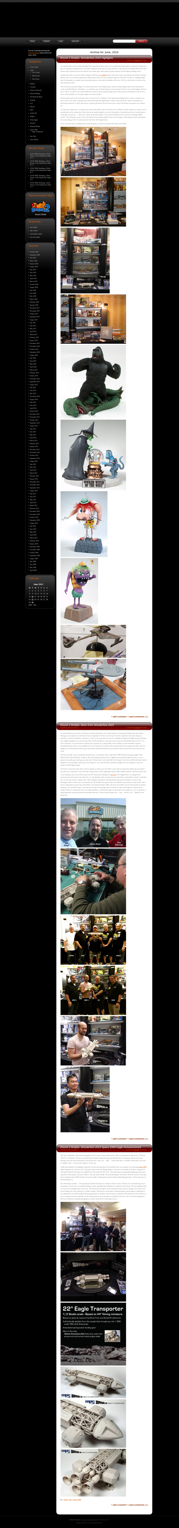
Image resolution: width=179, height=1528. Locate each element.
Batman (32, 84)
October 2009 (34, 553)
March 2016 (33, 370)
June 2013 (33, 432)
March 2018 (33, 299)
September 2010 (35, 520)
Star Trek (33, 136)
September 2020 (35, 255)
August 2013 (34, 426)
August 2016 (34, 355)
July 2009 (33, 561)
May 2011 (33, 500)
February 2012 (34, 476)
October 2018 (34, 284)
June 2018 (33, 293)
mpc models (34, 231)
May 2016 (33, 364)
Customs (33, 87)
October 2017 (34, 314)
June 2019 (33, 273)
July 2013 (33, 429)
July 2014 (33, 402)
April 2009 (33, 570)
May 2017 (33, 329)
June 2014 (33, 405)
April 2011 (33, 502)
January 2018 (34, 305)
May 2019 (33, 276)
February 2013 (34, 444)
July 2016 (33, 358)
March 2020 (33, 261)
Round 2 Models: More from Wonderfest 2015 (87, 725)
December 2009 (35, 547)
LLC (31, 103)
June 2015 (33, 390)
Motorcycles (36, 76)
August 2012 (34, 461)
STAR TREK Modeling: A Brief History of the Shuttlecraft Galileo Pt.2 (40, 177)
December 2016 (35, 343)
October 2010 (34, 517)
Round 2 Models (40, 214)
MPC (32, 110)
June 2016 (33, 361)
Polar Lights (34, 120)
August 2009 (34, 558)
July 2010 (33, 526)
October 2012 (34, 455)
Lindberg (104, 75)
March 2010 (33, 538)
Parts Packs (35, 79)
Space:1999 (33, 130)
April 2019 (33, 278)
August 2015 (34, 385)
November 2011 (35, 485)
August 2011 (34, 491)
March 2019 (33, 281)
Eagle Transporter (37, 132)
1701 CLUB (34, 67)
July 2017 (33, 323)
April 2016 (33, 367)
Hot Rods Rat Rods (36, 97)
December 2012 (35, 449)
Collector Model (51, 18)
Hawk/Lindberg (35, 93)
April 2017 (33, 331)
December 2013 (35, 414)
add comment (119, 717)
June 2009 (33, 564)
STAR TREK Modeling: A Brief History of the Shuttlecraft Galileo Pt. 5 (40, 156)
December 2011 (35, 482)
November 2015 (35, 379)
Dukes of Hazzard (35, 90)
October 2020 (34, 252)
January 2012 (34, 479)
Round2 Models (35, 126)
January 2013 (34, 446)
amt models (33, 227)
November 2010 (35, 514)
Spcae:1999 (76, 1500)
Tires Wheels (34, 139)
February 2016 (34, 373)
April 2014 (33, 408)
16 (32, 597)
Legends (32, 100)
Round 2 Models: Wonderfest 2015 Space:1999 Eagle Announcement (100, 1147)
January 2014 (34, 411)
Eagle (66, 1500)
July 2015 (33, 387)
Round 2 (33, 123)
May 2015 (33, 393)
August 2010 (34, 523)
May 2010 (33, 532)
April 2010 (33, 535)
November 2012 (35, 452)
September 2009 (35, 555)
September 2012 (35, 458)
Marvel (32, 107)
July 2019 (33, 270)
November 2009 (35, 550)
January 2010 (34, 544)
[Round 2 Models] (40, 212)
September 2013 (35, 423)
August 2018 (34, 287)
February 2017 (34, 337)
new (70, 1500)
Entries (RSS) (81, 1523)
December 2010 (35, 511)
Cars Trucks (36, 72)
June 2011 (33, 497)
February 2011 (34, 508)
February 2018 (34, 302)
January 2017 (34, 340)
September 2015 (35, 382)
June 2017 (33, 326)
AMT (32, 70)
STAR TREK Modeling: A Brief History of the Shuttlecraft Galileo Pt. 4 (40, 163)
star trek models (35, 237)
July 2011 (33, 494)
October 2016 (34, 349)
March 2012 (33, 473)
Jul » (34, 605)
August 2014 (34, 399)
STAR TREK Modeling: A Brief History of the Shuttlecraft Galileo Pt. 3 (40, 170)
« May (30, 605)
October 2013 (34, 420)
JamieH (137, 60)
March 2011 (33, 505)
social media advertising (89, 1520)
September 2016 (35, 352)
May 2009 (33, 567)
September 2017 (35, 317)
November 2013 (35, 417)
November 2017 (35, 311)
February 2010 (34, 541)
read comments (136, 717)
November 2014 (35, 396)
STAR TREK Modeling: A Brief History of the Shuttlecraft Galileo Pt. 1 (40, 185)
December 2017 (35, 308)
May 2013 (33, 435)
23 (32, 599)
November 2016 (35, 346)
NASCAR (33, 113)
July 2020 (33, 258)
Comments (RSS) (96, 1523)
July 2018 (33, 290)
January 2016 (34, 376)
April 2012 (33, 470)
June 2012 (33, 464)
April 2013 (33, 438)
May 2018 (33, 296)
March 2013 (33, 440)
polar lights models (36, 234)
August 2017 (34, 320)
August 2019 (34, 267)
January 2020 (34, 264)
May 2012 (33, 467)
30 (32, 602)
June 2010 (33, 529)
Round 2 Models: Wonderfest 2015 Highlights (86, 57)
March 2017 (33, 334)
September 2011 (35, 488)
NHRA (32, 116)
